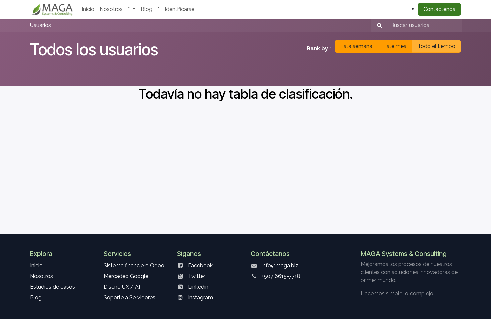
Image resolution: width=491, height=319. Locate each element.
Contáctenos (439, 9)
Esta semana (356, 46)
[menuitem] (88, 9)
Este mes (394, 46)
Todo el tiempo (436, 46)
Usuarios (40, 25)
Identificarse (179, 9)
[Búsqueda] (377, 25)
